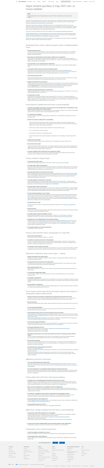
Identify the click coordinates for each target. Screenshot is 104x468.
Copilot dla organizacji (12, 451)
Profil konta (25, 448)
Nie (62, 442)
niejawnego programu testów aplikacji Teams (39, 400)
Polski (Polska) (12, 464)
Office (34, 1)
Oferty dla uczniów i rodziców (42, 458)
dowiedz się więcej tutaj (54, 36)
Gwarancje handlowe (26, 458)
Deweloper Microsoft (70, 448)
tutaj (54, 264)
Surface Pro (10, 448)
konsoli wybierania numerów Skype (65, 216)
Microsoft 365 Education (41, 453)
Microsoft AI (53, 448)
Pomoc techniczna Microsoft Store (28, 451)
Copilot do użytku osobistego (12, 453)
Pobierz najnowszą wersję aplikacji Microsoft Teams (37, 317)
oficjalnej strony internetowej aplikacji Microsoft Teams (59, 328)
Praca (82, 448)
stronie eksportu (57, 84)
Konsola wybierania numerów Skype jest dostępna (58, 182)
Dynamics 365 (54, 453)
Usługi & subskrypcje (38, 348)
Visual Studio (69, 461)
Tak (55, 442)
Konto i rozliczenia (51, 1)
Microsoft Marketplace (70, 456)
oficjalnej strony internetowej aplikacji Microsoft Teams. (59, 416)
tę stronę (55, 341)
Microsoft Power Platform (70, 457)
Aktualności (83, 451)
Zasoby (57, 1)
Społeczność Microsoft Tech (70, 454)
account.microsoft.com (32, 337)
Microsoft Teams (54, 460)
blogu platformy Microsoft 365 (55, 405)
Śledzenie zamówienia (27, 455)
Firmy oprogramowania (70, 459)
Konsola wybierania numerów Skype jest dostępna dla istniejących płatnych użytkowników (44, 173)
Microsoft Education (40, 448)
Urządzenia (44, 1)
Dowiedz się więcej (62, 384)
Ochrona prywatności (84, 453)
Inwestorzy (83, 455)
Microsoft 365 (29, 1)
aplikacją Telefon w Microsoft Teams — (64, 221)
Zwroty (25, 453)
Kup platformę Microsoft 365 (65, 1)
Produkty (38, 1)
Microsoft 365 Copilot (55, 458)
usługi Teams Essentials (43, 221)
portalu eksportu (59, 91)
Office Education (40, 455)
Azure (53, 451)
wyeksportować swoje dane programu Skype (64, 31)
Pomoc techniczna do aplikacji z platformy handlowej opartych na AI (72, 452)
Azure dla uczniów (40, 460)
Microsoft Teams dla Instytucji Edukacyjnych (44, 451)
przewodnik (36, 424)
